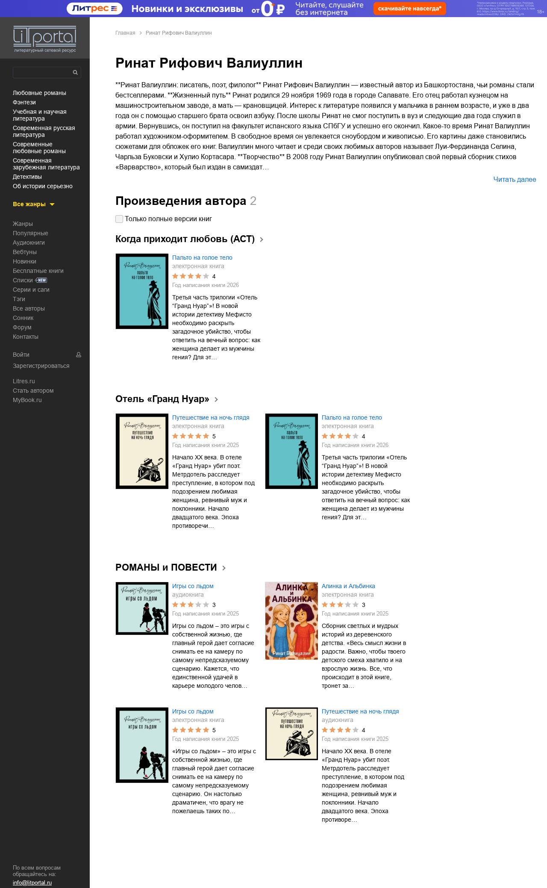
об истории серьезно (43, 186)
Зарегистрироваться (41, 365)
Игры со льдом (193, 586)
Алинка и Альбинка (348, 586)
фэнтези (24, 102)
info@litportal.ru (32, 882)
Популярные (30, 233)
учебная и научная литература (40, 115)
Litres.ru (24, 381)
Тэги (19, 299)
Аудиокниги (29, 242)
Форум (22, 327)
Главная (125, 33)
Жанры (23, 223)
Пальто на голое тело (202, 257)
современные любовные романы (39, 147)
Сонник (23, 317)
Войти (21, 354)
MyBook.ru (27, 400)
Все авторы (29, 308)
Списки (23, 280)
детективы (27, 176)
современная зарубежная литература (46, 164)
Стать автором (33, 390)
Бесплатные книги (38, 270)
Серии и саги (31, 289)
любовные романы (39, 92)
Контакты (25, 336)
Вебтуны (25, 252)
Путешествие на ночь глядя (211, 417)
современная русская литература (44, 131)
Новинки (24, 261)
